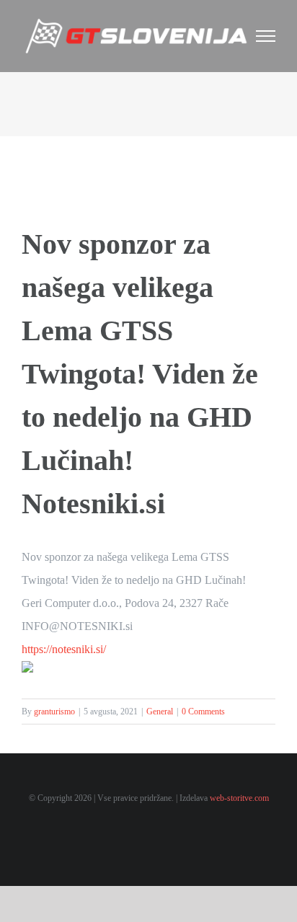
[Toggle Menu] (266, 36)
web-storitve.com (239, 798)
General (159, 711)
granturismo (54, 711)
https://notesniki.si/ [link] (64, 649)
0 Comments (203, 711)
